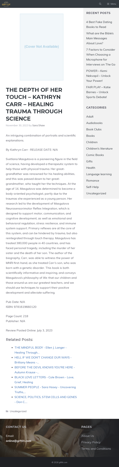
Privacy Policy (91, 442)
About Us (87, 436)
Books (90, 135)
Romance (92, 180)
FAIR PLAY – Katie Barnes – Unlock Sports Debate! (98, 92)
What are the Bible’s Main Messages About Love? (100, 38)
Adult (89, 116)
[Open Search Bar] (100, 4)
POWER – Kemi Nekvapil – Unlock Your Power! (98, 75)
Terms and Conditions (96, 448)
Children (92, 142)
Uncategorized (18, 411)
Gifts (89, 161)
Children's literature (99, 148)
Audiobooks (94, 123)
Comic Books (95, 155)
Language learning (99, 174)
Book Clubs (94, 129)
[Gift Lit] (6, 4)
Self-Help (92, 187)
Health (90, 167)
